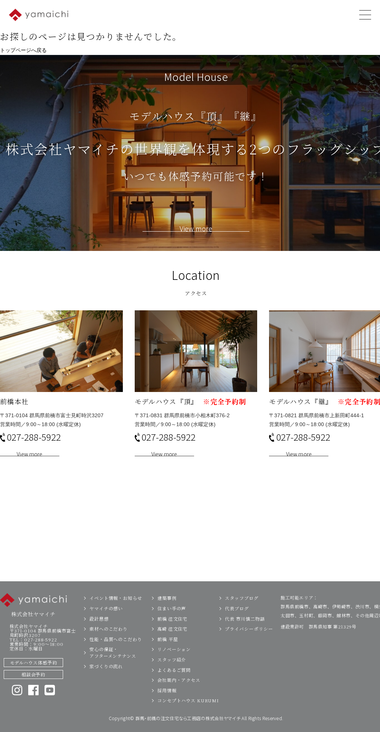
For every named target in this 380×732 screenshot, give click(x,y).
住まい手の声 (171, 608)
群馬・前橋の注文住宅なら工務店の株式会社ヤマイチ (187, 718)
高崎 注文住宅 (172, 628)
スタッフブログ (241, 598)
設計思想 (99, 618)
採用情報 (167, 690)
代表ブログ (237, 608)
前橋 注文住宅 (172, 618)
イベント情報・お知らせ (115, 598)
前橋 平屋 (167, 639)
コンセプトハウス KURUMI (188, 700)
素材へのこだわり (108, 628)
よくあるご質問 (174, 670)
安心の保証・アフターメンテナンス (112, 652)
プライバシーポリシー (249, 628)
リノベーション (174, 649)
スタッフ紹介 (171, 659)
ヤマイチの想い (106, 608)
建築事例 (167, 598)
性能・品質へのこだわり (115, 639)
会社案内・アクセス (178, 680)
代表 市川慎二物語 (245, 618)
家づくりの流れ (106, 666)
